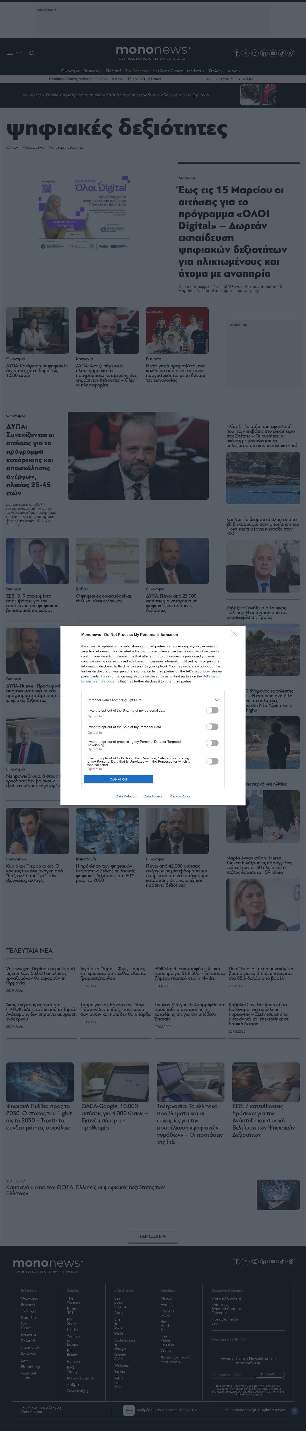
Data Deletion (126, 796)
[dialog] (153, 715)
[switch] (212, 710)
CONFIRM (118, 779)
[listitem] (153, 699)
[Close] (235, 635)
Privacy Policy (180, 796)
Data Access (153, 796)
